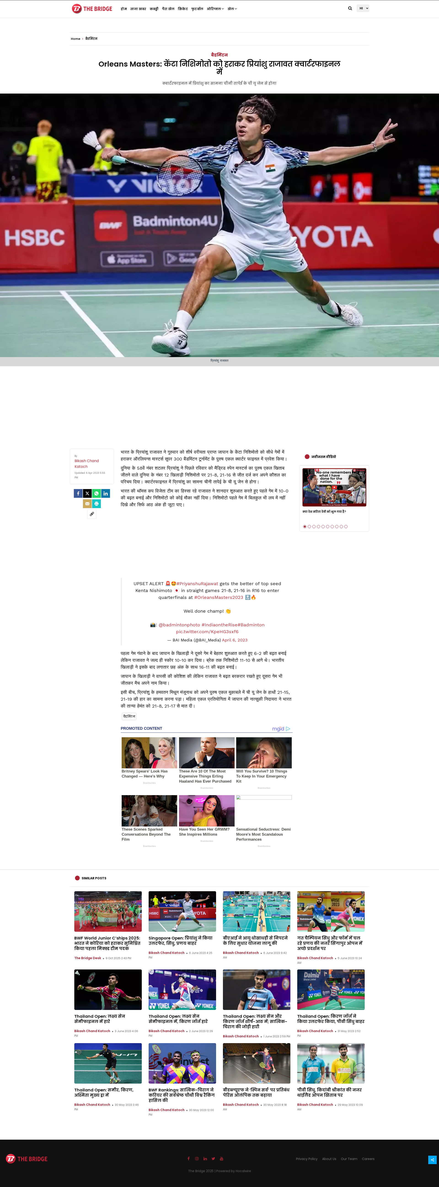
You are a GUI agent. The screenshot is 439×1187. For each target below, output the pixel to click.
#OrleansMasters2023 (218, 597)
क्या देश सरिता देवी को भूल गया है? (324, 512)
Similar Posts (94, 878)
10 (346, 527)
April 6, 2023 (235, 640)
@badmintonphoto (179, 624)
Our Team (349, 1159)
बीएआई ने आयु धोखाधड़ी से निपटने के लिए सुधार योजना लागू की (255, 940)
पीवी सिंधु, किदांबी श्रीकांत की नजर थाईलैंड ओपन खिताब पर (329, 1092)
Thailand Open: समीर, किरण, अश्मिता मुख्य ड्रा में (104, 1092)
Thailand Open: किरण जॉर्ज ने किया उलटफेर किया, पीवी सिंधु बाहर (330, 1018)
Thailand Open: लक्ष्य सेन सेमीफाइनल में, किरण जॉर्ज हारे (178, 1018)
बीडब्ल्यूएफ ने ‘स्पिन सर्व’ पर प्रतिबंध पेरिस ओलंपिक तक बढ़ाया (256, 1092)
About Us (329, 1159)
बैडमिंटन (219, 55)
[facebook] (78, 493)
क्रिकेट (183, 9)
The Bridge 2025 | (202, 1171)
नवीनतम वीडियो (323, 457)
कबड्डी (154, 9)
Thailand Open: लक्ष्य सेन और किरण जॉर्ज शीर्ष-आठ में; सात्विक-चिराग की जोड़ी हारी (255, 1021)
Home (76, 39)
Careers (368, 1159)
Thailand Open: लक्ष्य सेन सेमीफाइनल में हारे (99, 1018)
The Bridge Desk (87, 958)
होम (124, 9)
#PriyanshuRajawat (197, 583)
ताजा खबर (138, 9)
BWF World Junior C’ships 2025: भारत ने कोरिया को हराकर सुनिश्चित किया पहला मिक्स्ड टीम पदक (107, 943)
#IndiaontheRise (220, 624)
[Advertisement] (219, 403)
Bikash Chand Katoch (167, 952)
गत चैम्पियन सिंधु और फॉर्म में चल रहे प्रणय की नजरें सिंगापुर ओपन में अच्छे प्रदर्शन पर (329, 943)
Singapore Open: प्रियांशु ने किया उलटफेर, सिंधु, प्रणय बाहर (180, 940)
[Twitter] (87, 493)
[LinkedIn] (105, 493)
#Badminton (251, 624)
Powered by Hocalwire (233, 1171)
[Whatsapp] (96, 493)
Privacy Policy (307, 1159)
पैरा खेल (168, 9)
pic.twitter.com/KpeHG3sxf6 (207, 631)
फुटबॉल (197, 9)
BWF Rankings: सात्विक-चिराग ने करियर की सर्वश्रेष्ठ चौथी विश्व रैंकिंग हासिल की (182, 1095)
